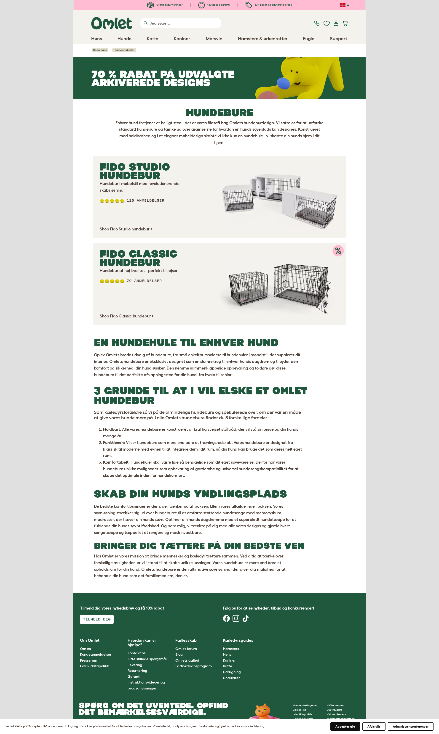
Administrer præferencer (410, 726)
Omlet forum (186, 649)
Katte (227, 666)
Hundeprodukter (124, 49)
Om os (85, 649)
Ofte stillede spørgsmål (147, 659)
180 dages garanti (218, 4)
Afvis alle (373, 726)
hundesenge (233, 513)
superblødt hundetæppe (262, 519)
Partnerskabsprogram (193, 666)
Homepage (100, 49)
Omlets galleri (187, 660)
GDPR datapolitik (94, 666)
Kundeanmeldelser (95, 654)
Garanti (134, 676)
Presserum (88, 660)
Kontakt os (136, 653)
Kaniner (229, 660)
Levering (135, 665)
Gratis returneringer (169, 4)
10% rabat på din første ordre (273, 4)
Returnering (137, 670)
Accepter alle (345, 726)
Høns (227, 654)
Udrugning (232, 672)
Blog (179, 654)
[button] (267, 641)
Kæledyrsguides (238, 640)
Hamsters (231, 649)
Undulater (231, 678)
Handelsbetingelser (305, 705)
